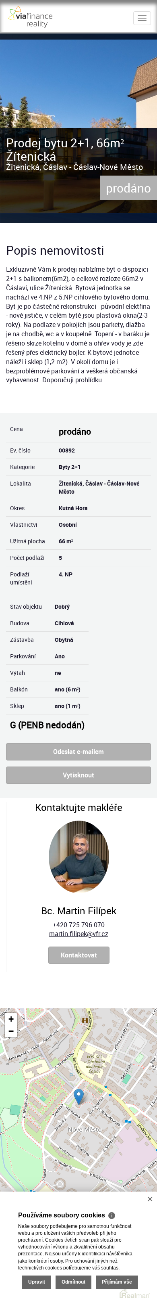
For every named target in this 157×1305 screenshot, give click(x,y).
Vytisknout (78, 775)
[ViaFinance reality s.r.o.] (30, 15)
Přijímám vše (117, 1282)
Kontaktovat (79, 955)
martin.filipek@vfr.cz (78, 933)
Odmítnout (73, 1282)
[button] (79, 1097)
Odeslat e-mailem (78, 751)
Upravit (36, 1282)
